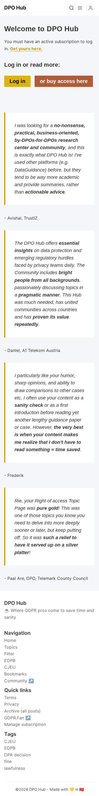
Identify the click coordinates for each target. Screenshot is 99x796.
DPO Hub (37, 789)
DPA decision (17, 754)
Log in (17, 81)
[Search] (71, 8)
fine (8, 761)
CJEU (10, 741)
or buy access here (64, 81)
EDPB (9, 748)
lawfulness (14, 768)
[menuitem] (49, 640)
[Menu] (80, 8)
